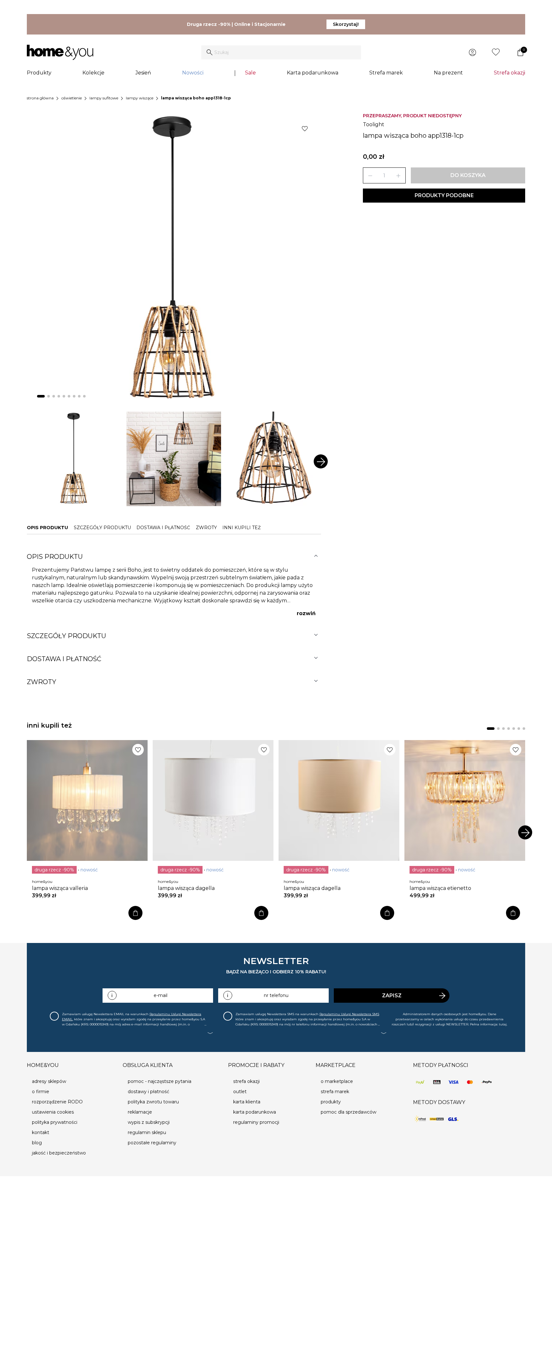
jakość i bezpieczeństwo (59, 1153)
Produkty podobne (444, 195)
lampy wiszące (139, 98)
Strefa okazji (509, 73)
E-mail (160, 995)
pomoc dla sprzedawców (348, 1112)
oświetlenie (71, 98)
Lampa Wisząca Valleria (60, 888)
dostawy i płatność (148, 1091)
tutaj (503, 1024)
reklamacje (140, 1112)
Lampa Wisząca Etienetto (440, 888)
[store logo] (60, 52)
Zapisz (392, 995)
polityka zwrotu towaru (153, 1102)
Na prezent (448, 73)
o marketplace (337, 1081)
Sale (250, 73)
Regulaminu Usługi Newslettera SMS (349, 1014)
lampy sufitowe (103, 98)
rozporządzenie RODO (57, 1102)
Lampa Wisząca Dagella (186, 888)
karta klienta (246, 1102)
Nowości (192, 73)
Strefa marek (386, 73)
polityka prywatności (54, 1122)
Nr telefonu (276, 995)
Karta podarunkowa (312, 73)
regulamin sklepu (147, 1132)
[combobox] (281, 52)
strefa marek (335, 1091)
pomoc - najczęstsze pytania (159, 1081)
